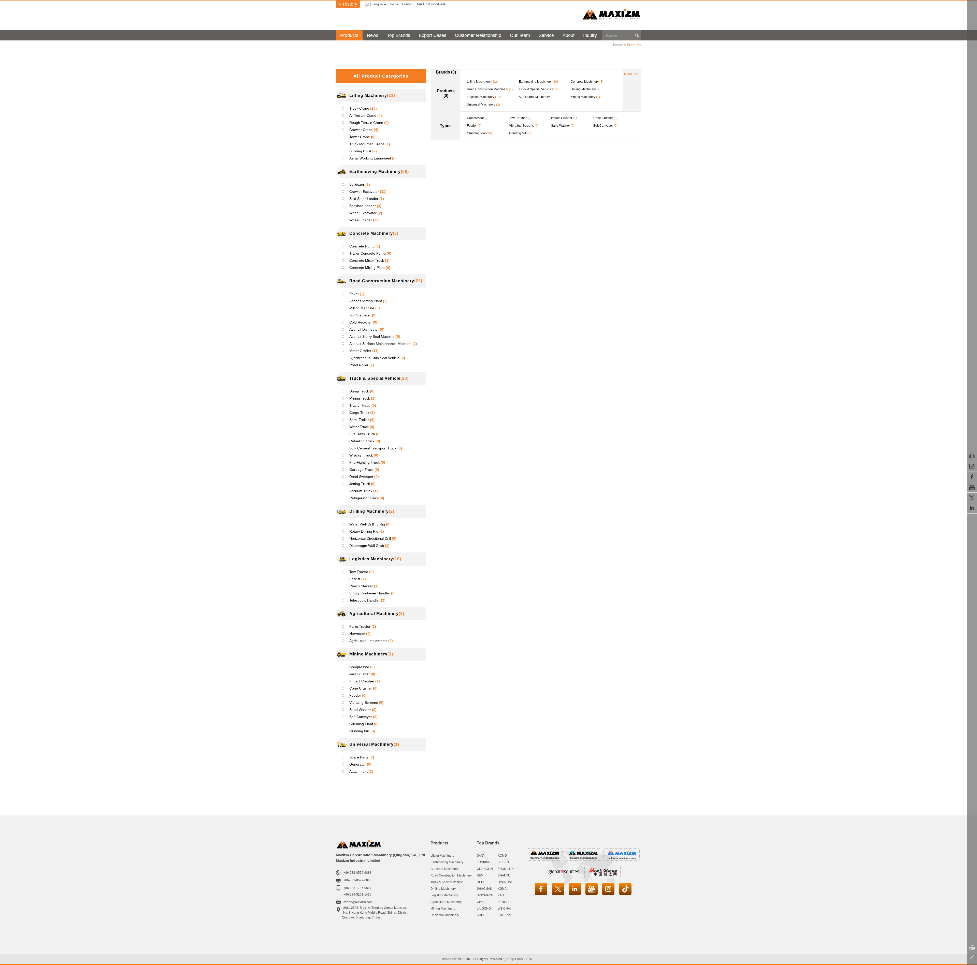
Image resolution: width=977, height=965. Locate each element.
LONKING (484, 862)
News (372, 35)
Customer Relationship (478, 35)
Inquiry (590, 35)
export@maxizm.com (357, 902)
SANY (481, 855)
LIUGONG (484, 908)
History (347, 4)
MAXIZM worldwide (431, 4)
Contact (407, 4)
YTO (501, 895)
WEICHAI (504, 908)
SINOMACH (485, 895)
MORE (628, 74)
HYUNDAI (505, 882)
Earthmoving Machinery (446, 862)
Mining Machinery (442, 908)
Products (349, 35)
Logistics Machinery (444, 895)
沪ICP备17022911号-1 (519, 959)
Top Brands (398, 35)
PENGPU (504, 902)
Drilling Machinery (443, 888)
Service (546, 35)
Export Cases (432, 35)
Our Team (520, 35)
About (568, 35)
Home (394, 4)
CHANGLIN (485, 869)
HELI (480, 882)
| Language (378, 4)
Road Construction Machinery (451, 875)
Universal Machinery (444, 915)
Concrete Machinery (444, 869)
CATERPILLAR (508, 915)
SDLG (481, 915)
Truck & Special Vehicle (446, 882)
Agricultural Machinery (446, 902)
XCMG (502, 855)
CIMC (481, 902)
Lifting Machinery (442, 855)
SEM (480, 875)
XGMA (502, 888)
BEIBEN (503, 862)
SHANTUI (504, 875)
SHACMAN (484, 888)
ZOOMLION (506, 869)
